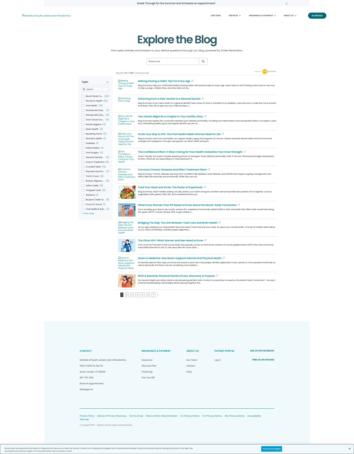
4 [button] (137, 294)
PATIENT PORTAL (224, 351)
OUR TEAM (216, 15)
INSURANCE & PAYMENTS (261, 15)
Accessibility (254, 416)
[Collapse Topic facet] (107, 82)
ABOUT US (289, 15)
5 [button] (142, 294)
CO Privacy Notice (212, 416)
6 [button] (148, 294)
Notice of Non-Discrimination (161, 416)
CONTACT (86, 351)
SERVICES (233, 15)
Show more (89, 213)
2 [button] (126, 294)
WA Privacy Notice (235, 416)
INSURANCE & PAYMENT (156, 351)
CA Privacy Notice (190, 416)
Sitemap (84, 419)
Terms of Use (136, 416)
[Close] (350, 449)
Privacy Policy (87, 416)
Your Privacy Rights (272, 448)
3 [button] (132, 294)
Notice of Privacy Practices (111, 416)
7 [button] (153, 294)
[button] (203, 61)
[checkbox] (83, 96)
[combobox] (173, 61)
